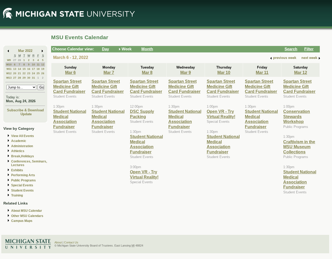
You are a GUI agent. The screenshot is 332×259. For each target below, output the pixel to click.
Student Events (22, 190)
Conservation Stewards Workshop (296, 116)
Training (17, 195)
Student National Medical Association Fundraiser (69, 119)
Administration (22, 146)
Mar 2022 (25, 51)
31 (33, 77)
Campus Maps (21, 221)
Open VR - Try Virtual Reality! (144, 174)
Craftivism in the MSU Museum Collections (299, 146)
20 (14, 73)
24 (33, 73)
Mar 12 (300, 72)
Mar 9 (185, 72)
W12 (9, 73)
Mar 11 (262, 72)
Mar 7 (108, 72)
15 (24, 68)
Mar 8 (147, 72)
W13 (9, 77)
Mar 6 (70, 72)
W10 (9, 64)
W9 (9, 60)
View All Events (22, 136)
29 (24, 77)
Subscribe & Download (25, 110)
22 (24, 73)
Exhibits (17, 170)
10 (33, 64)
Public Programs (23, 180)
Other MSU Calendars (27, 216)
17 (33, 68)
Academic (18, 141)
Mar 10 (223, 72)
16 (28, 68)
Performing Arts (23, 175)
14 (19, 68)
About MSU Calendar (26, 211)
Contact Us (71, 242)
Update (26, 114)
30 (28, 77)
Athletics (17, 151)
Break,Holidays (22, 156)
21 (19, 73)
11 (38, 64)
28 (19, 60)
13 (14, 68)
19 (42, 68)
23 (28, 73)
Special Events (22, 185)
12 (42, 64)
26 (42, 73)
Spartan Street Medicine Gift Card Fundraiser (69, 86)
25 (38, 73)
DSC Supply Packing (142, 114)
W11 (9, 68)
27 (14, 60)
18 (38, 68)
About (58, 242)
